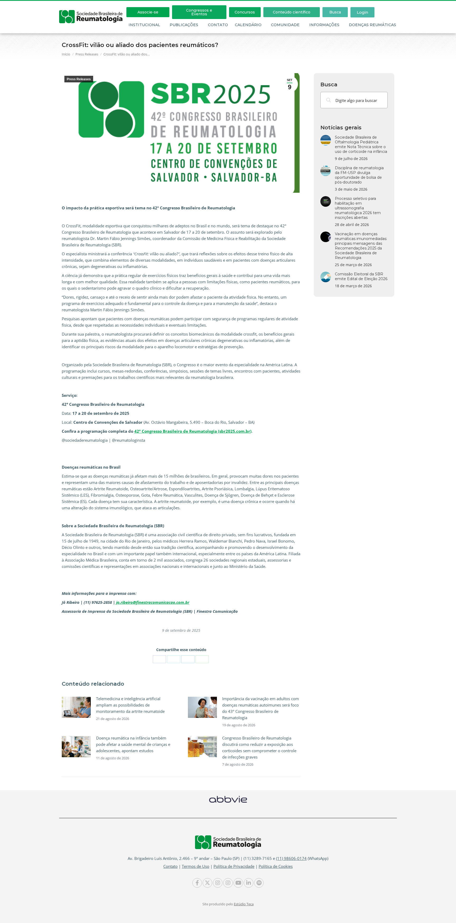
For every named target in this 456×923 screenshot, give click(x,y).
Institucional (144, 24)
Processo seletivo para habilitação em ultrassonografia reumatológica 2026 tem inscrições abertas (358, 208)
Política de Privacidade (233, 866)
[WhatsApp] (202, 659)
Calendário (248, 24)
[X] (173, 659)
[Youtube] (238, 883)
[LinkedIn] (187, 659)
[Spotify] (259, 883)
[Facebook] (159, 659)
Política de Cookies (276, 866)
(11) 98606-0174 (291, 858)
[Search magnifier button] (328, 100)
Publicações (184, 24)
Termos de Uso (195, 866)
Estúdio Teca (244, 904)
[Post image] (76, 707)
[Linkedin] (248, 883)
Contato (218, 24)
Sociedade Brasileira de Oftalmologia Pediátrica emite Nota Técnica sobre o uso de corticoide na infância (361, 144)
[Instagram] (217, 883)
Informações (324, 24)
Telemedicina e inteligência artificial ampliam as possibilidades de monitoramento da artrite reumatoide (130, 705)
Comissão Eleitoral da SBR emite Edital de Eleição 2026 (361, 276)
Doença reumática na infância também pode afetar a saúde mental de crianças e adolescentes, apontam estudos (133, 744)
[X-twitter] (207, 883)
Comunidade (285, 24)
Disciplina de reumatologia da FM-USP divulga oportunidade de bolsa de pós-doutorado (359, 175)
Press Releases (79, 79)
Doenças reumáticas (372, 24)
